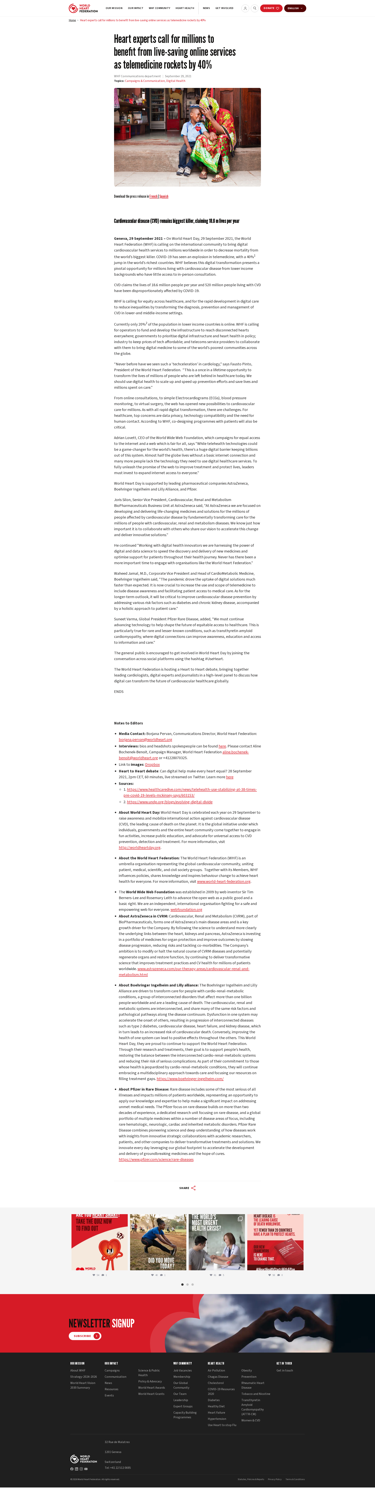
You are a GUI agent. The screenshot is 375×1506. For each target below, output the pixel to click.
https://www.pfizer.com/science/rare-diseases (156, 1159)
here (222, 746)
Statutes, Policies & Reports (251, 1479)
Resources (111, 1389)
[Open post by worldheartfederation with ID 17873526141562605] (158, 1242)
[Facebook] (71, 1468)
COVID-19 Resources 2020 (221, 1391)
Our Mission (114, 8)
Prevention (248, 1377)
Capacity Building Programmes (185, 1414)
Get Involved (224, 8)
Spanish (163, 196)
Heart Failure (216, 1412)
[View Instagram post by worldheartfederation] (123, 1265)
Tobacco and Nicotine (255, 1394)
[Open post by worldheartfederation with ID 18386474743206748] (275, 1242)
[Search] (255, 8)
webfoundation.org (186, 909)
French (153, 196)
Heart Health (185, 8)
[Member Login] (245, 8)
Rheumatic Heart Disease (252, 1385)
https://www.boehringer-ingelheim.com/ (190, 1079)
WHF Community (159, 8)
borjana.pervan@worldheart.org (145, 739)
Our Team (180, 1394)
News (206, 8)
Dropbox (152, 764)
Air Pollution (216, 1370)
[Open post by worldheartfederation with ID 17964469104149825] (217, 1242)
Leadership (180, 1400)
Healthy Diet (216, 1406)
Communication (115, 1377)
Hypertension (217, 1419)
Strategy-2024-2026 (83, 1377)
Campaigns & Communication (145, 81)
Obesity (246, 1370)
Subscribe (82, 1336)
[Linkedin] (76, 1468)
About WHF (77, 1370)
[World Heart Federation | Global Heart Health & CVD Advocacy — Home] (83, 8)
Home (72, 20)
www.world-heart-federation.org (224, 881)
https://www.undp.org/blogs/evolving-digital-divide (169, 802)
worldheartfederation (99, 1217)
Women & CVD (250, 1420)
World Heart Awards (151, 1388)
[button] (182, 1284)
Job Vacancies (182, 1370)
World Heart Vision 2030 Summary (82, 1385)
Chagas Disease (218, 1377)
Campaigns (112, 1370)
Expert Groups (183, 1406)
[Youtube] (86, 1468)
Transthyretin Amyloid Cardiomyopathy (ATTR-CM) (252, 1407)
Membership (181, 1377)
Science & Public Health (149, 1372)
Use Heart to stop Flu (222, 1425)
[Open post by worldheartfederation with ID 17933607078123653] (99, 1242)
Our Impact (135, 8)
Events (109, 1395)
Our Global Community (181, 1385)
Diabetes (214, 1400)
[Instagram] (81, 1468)
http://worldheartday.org (140, 847)
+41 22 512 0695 (120, 1468)
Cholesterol (216, 1383)
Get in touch (285, 1370)
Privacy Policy (275, 1479)
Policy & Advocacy (150, 1381)
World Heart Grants (151, 1394)
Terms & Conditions (295, 1479)
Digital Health (175, 81)
